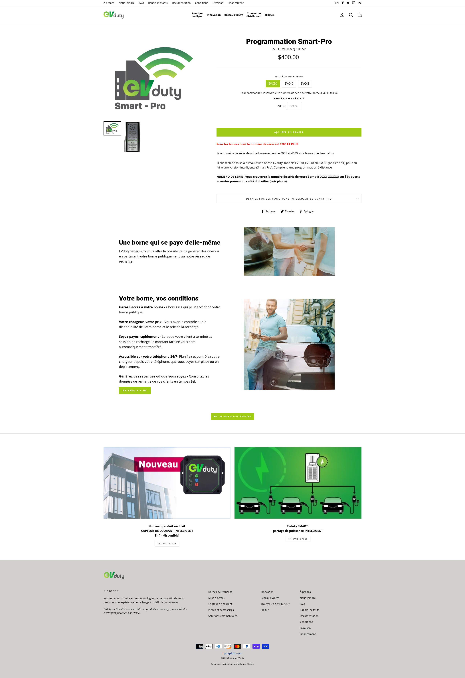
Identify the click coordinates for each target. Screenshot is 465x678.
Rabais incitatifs (158, 3)
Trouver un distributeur (275, 604)
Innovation (267, 592)
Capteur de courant (220, 604)
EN (337, 3)
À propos (109, 3)
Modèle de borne (289, 76)
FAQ (141, 3)
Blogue (265, 610)
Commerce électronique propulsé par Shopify (232, 664)
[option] (154, 78)
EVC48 (305, 84)
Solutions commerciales (222, 616)
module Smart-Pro (321, 153)
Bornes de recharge (220, 592)
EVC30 (272, 84)
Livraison (218, 3)
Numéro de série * (289, 98)
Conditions (201, 3)
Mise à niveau (216, 598)
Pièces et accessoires (221, 610)
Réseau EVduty (270, 598)
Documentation (181, 3)
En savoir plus (135, 390)
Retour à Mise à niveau (235, 416)
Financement (236, 3)
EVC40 (289, 84)
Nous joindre (127, 3)
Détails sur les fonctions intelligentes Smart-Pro (289, 198)
